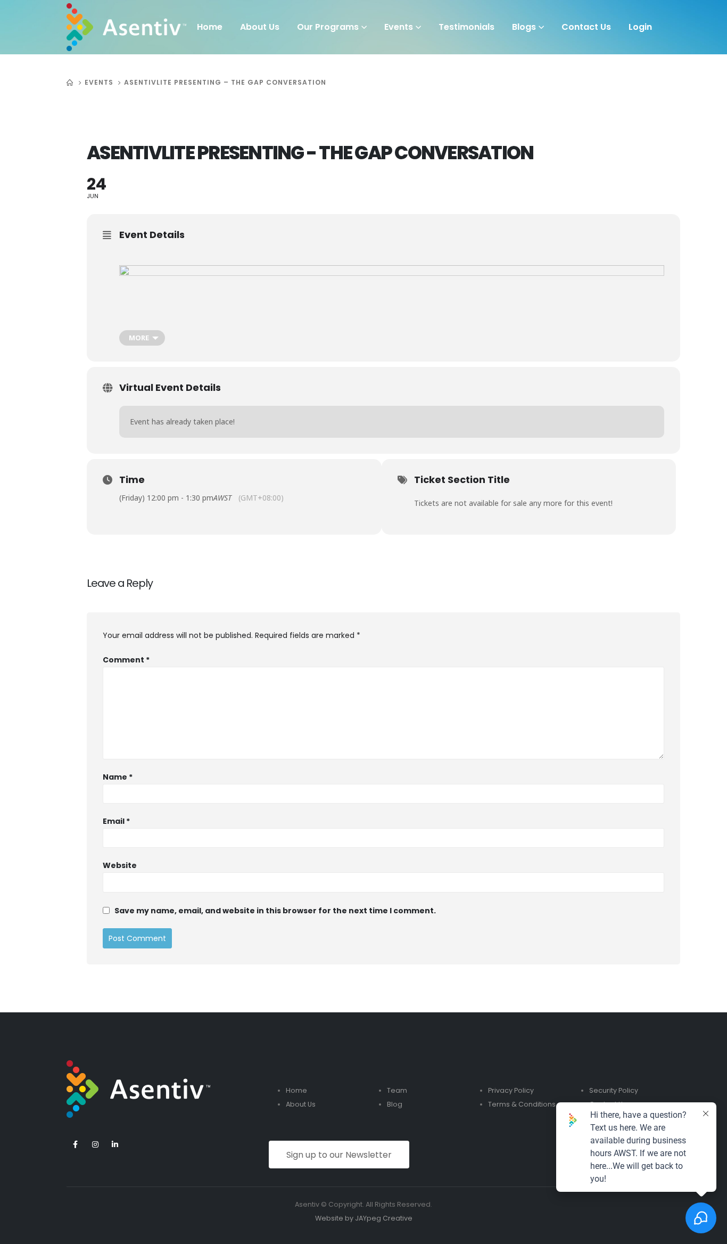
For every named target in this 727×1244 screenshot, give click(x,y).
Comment (126, 659)
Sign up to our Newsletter (339, 1155)
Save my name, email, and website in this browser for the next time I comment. (275, 910)
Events (398, 27)
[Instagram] (95, 1144)
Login (640, 27)
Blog (394, 1104)
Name (118, 777)
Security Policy (613, 1090)
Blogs (524, 27)
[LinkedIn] (114, 1144)
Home (209, 27)
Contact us (586, 27)
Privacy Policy (511, 1090)
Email (116, 821)
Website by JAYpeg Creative (363, 1218)
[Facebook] (75, 1144)
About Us (259, 27)
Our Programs (328, 27)
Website (120, 865)
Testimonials (466, 27)
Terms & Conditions (522, 1104)
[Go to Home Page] (70, 82)
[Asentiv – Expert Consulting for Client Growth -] (126, 27)
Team (397, 1090)
